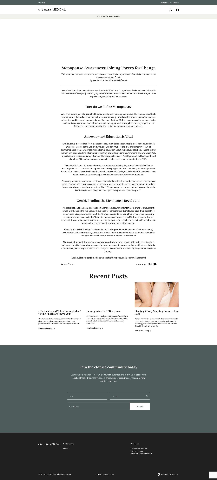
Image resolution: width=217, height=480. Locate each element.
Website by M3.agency (169, 474)
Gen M (128, 208)
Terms (112, 474)
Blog (45, 22)
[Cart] (177, 10)
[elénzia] (52, 9)
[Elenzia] (49, 444)
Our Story (41, 2)
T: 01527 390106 (137, 451)
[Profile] (170, 10)
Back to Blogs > (67, 264)
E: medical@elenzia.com (139, 448)
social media (92, 258)
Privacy (105, 474)
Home (40, 22)
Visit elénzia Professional (170, 2)
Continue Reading (45, 328)
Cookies (98, 474)
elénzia (140, 245)
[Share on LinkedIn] (150, 264)
